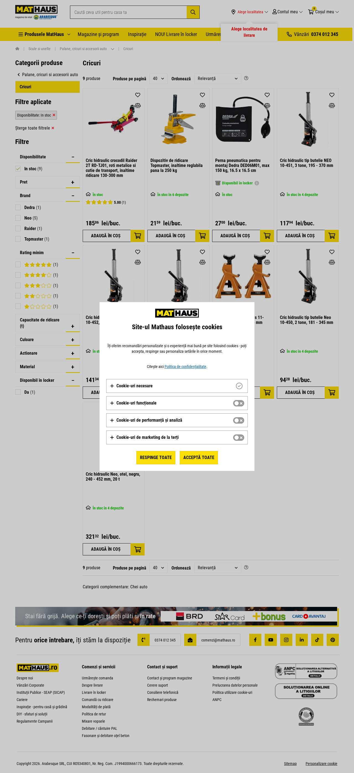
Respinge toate (156, 457)
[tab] (177, 386)
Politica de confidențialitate (185, 366)
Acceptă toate (198, 457)
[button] (131, 386)
